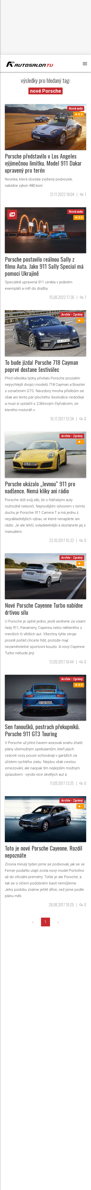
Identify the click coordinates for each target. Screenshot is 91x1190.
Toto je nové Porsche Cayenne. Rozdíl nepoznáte (43, 851)
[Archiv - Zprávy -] (45, 333)
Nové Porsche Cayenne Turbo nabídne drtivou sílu (44, 608)
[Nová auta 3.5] (45, 230)
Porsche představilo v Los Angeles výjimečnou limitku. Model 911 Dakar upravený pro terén (43, 162)
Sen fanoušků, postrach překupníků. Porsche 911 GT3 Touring (42, 730)
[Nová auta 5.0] (45, 126)
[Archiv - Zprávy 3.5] (45, 697)
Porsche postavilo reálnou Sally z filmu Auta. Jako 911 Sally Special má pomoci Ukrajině (44, 266)
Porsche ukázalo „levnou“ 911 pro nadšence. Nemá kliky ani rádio (40, 487)
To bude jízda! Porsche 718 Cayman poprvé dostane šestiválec (41, 366)
